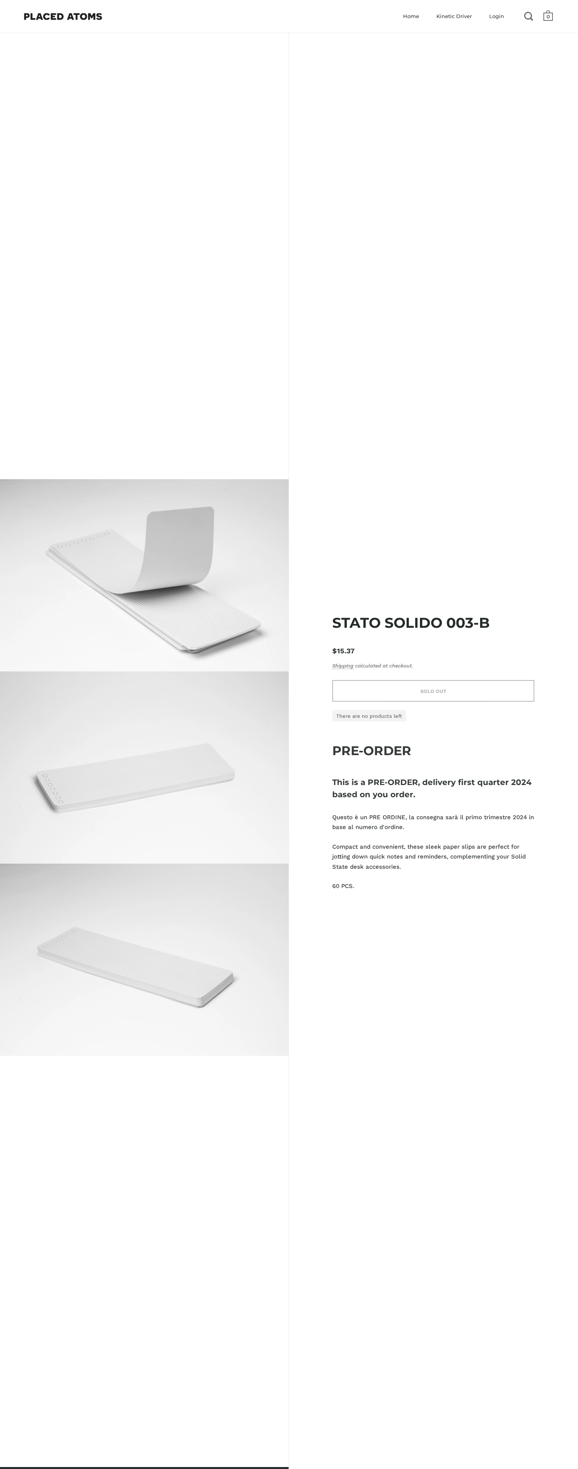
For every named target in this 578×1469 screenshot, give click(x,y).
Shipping (342, 666)
